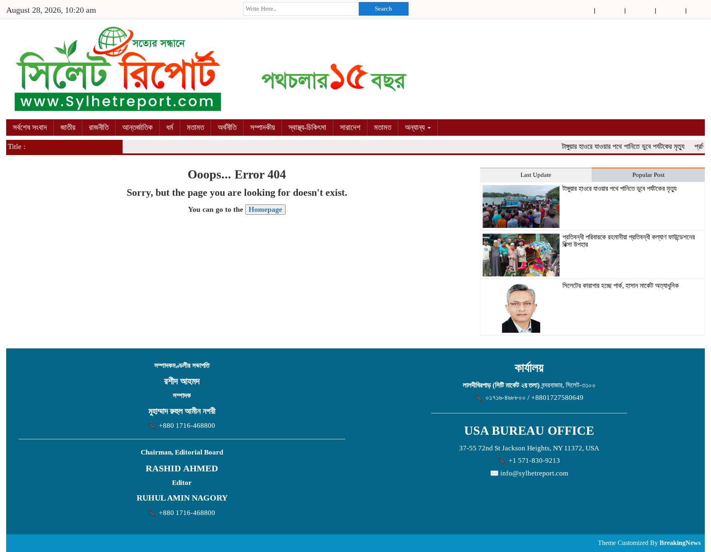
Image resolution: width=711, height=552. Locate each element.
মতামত (195, 127)
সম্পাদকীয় (262, 127)
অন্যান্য (416, 127)
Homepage (265, 209)
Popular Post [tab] (648, 175)
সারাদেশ (350, 127)
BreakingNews (680, 542)
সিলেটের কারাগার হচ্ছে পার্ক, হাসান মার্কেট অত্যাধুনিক (620, 286)
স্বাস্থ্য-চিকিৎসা (307, 127)
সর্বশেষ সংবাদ (30, 127)
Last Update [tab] (535, 175)
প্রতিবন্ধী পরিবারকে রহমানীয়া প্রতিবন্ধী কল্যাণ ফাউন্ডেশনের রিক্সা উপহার (628, 241)
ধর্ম (169, 127)
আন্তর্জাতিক (137, 127)
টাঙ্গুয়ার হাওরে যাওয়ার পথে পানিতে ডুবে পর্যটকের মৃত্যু (616, 146)
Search (383, 8)
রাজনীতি (99, 127)
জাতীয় (67, 127)
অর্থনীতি (227, 127)
